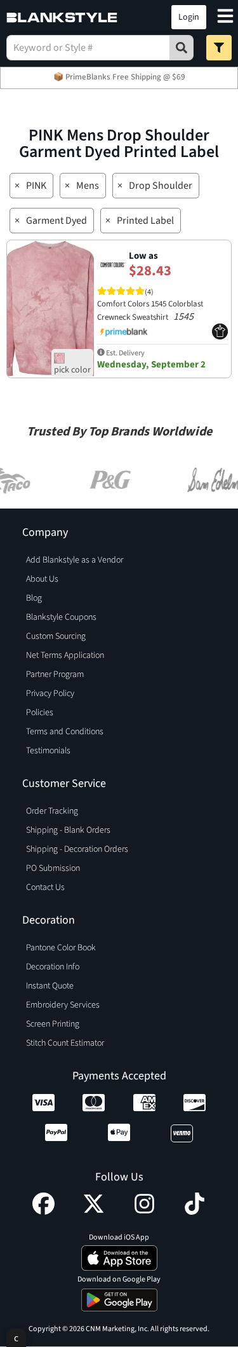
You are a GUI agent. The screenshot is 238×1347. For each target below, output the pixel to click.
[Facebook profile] (43, 1212)
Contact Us (45, 887)
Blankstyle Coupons (61, 617)
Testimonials (48, 750)
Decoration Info (52, 967)
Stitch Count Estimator (65, 1043)
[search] (181, 47)
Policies (39, 712)
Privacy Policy (50, 693)
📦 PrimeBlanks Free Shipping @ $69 (119, 77)
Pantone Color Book (61, 947)
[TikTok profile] (194, 1212)
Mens (87, 186)
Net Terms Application (65, 655)
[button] (131, 17)
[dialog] (16, 1338)
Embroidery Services (63, 1005)
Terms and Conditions (64, 731)
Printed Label (145, 221)
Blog (34, 598)
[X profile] (94, 1212)
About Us (42, 579)
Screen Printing (52, 1024)
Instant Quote (50, 986)
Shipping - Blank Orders (68, 830)
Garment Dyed (56, 221)
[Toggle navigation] (225, 17)
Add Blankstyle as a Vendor (74, 560)
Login (188, 17)
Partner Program (55, 674)
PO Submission (53, 868)
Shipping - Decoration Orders (77, 849)
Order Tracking (52, 811)
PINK (36, 186)
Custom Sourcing (56, 636)
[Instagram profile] (144, 1212)
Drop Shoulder (160, 186)
